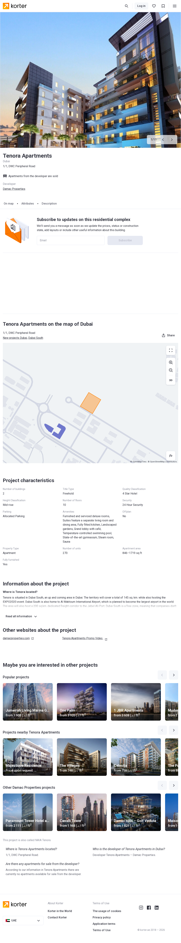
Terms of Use (101, 930)
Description (49, 203)
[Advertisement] (90, 283)
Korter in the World (60, 911)
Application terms (104, 923)
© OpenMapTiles (138, 462)
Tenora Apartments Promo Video (82, 638)
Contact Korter (57, 917)
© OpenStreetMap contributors (162, 462)
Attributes (27, 203)
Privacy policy (102, 917)
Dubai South (35, 338)
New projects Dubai (15, 338)
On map (9, 203)
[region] (90, 403)
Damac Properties (14, 189)
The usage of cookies (107, 911)
